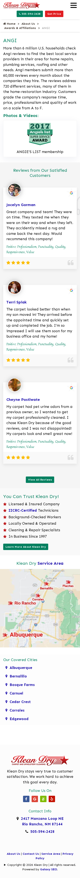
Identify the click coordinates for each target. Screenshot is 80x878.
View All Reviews (40, 479)
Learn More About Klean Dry (26, 546)
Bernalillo (18, 676)
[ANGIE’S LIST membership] (40, 133)
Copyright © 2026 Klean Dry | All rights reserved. (41, 865)
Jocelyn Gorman (20, 204)
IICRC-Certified (23, 510)
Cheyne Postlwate (23, 399)
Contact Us (31, 854)
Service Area (51, 563)
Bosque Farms (22, 685)
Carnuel (16, 693)
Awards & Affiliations (20, 28)
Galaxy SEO (48, 869)
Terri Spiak (16, 302)
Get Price (54, 13)
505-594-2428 (31, 13)
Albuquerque (21, 668)
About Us (28, 24)
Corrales (17, 710)
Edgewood (19, 719)
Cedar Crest (20, 702)
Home (11, 24)
